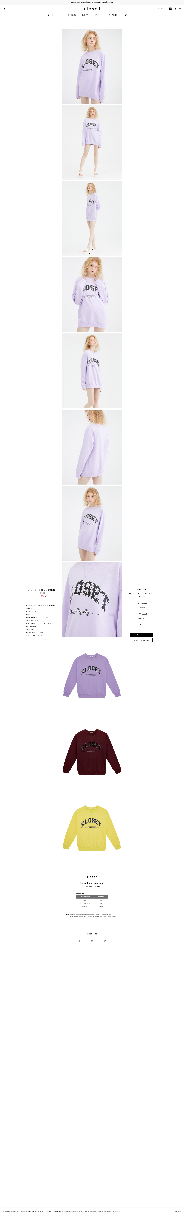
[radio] (132, 593)
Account (163, 9)
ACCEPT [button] (178, 1211)
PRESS (98, 14)
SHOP (51, 14)
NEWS (85, 14)
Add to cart (141, 635)
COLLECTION (68, 14)
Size (137, 603)
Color (139, 589)
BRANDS (113, 14)
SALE (127, 14)
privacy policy (115, 1212)
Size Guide (42, 639)
